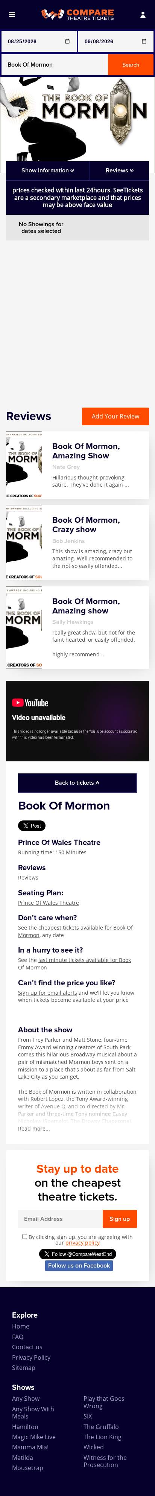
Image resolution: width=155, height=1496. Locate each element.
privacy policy (82, 1242)
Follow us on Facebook (79, 1265)
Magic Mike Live (34, 1437)
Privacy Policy (31, 1357)
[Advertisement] (77, 318)
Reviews (28, 877)
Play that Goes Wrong (104, 1402)
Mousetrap (27, 1468)
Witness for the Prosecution (105, 1461)
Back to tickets (75, 782)
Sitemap (23, 1368)
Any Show (26, 1398)
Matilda (22, 1457)
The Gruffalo (101, 1427)
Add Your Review (115, 416)
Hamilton (25, 1427)
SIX (88, 1416)
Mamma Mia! (30, 1447)
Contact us (27, 1347)
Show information (45, 170)
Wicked (94, 1447)
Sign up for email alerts (47, 992)
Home (20, 1326)
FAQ (17, 1337)
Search (130, 65)
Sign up (119, 1219)
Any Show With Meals (33, 1412)
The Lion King (103, 1437)
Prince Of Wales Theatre (48, 902)
